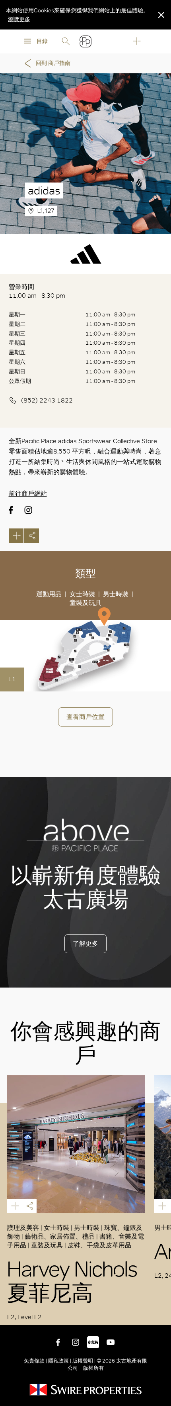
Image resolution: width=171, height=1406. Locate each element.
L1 (12, 679)
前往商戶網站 (28, 493)
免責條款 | (36, 1361)
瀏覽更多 (19, 19)
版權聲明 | (84, 1361)
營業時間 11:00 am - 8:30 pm (37, 291)
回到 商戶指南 (53, 63)
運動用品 (49, 594)
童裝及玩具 (85, 603)
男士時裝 (115, 594)
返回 (159, 1313)
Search (66, 41)
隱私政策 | (59, 1361)
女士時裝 (82, 594)
